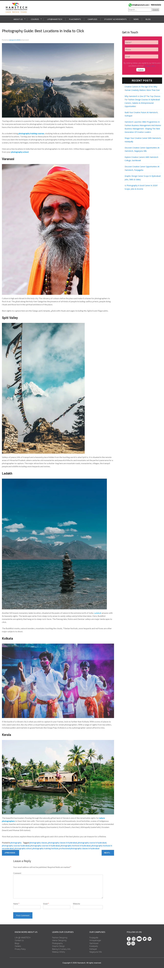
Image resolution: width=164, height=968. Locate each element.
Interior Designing (59, 940)
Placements (75, 19)
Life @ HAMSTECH (22, 937)
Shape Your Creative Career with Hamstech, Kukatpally (143, 140)
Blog (148, 19)
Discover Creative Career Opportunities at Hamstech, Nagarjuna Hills (142, 149)
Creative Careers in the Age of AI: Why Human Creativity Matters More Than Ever (142, 88)
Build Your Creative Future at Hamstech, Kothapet (141, 114)
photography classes (38, 842)
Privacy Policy (20, 949)
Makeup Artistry (58, 952)
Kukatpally (93, 946)
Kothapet (93, 949)
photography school (23, 848)
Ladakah (97, 613)
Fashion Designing (59, 937)
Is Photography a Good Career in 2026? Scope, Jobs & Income (141, 187)
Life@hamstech (54, 19)
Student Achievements (115, 19)
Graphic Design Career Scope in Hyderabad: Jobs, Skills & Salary (143, 178)
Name (16, 904)
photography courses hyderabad (15, 845)
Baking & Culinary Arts (61, 949)
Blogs (17, 943)
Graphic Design (58, 946)
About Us (18, 19)
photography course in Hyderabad (92, 842)
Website (76, 904)
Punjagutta (93, 937)
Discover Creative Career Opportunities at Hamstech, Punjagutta (142, 168)
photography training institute (45, 848)
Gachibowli (93, 943)
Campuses (92, 19)
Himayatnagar (95, 940)
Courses (35, 19)
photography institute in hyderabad (75, 845)
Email (46, 904)
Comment (17, 873)
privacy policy (149, 66)
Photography (16, 842)
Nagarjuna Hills (95, 952)
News (136, 19)
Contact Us (19, 940)
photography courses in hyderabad (45, 845)
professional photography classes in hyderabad (79, 848)
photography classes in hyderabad (62, 842)
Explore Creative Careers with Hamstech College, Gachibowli (141, 159)
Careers (18, 946)
